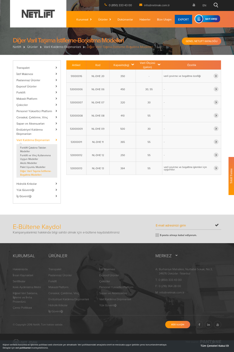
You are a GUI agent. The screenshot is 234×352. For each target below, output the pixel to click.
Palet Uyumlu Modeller (33, 167)
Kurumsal (82, 19)
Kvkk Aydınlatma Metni (27, 287)
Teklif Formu (231, 176)
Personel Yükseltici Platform (116, 287)
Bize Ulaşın (164, 19)
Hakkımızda (20, 269)
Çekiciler (104, 281)
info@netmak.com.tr (171, 292)
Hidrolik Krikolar (58, 305)
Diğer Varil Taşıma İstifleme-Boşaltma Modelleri (35, 173)
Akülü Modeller (28, 163)
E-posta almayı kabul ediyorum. (178, 235)
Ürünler (103, 19)
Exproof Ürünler (109, 275)
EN (204, 5)
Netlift (17, 46)
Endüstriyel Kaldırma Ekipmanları (68, 299)
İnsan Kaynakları (23, 275)
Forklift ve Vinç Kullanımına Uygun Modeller (35, 157)
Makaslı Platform (58, 287)
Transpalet (54, 269)
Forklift (52, 281)
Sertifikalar (19, 281)
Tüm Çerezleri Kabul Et (215, 346)
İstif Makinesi (107, 269)
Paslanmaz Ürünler (60, 275)
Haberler (144, 19)
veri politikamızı (23, 347)
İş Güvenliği (55, 311)
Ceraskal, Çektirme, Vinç (63, 293)
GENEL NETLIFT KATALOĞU (202, 41)
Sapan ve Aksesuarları (113, 293)
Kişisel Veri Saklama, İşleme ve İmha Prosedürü (25, 297)
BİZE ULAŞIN (177, 324)
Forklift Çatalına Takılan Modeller (33, 149)
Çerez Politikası (22, 308)
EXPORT (183, 19)
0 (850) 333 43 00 (170, 280)
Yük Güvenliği (108, 305)
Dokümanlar (125, 19)
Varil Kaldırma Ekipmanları (62, 46)
